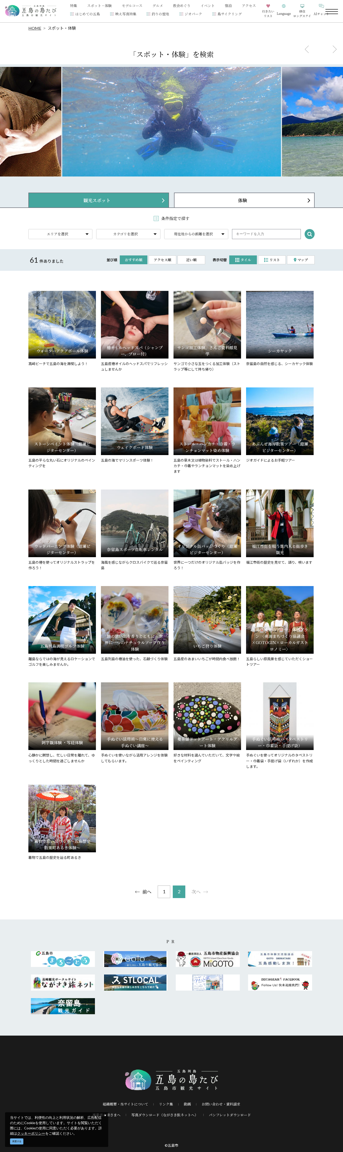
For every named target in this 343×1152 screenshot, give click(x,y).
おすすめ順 (133, 259)
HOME (34, 28)
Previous (307, 49)
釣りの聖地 (160, 13)
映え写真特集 (125, 13)
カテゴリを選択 (125, 233)
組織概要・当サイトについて (125, 1103)
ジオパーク (193, 13)
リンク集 (166, 1103)
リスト (274, 259)
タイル (246, 259)
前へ (146, 891)
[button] (284, 11)
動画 (187, 1103)
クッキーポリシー (31, 1133)
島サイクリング (229, 13)
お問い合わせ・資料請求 (221, 1103)
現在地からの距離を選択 (193, 233)
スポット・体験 (62, 28)
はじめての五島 (87, 13)
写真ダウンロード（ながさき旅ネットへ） (164, 1114)
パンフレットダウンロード (230, 1114)
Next (335, 49)
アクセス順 (162, 259)
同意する (16, 1141)
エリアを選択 (57, 233)
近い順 (191, 259)
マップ (303, 259)
